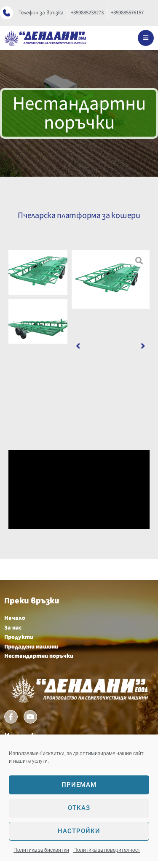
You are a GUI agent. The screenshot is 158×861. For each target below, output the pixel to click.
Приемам (79, 784)
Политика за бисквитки (41, 850)
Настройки (79, 831)
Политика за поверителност (106, 850)
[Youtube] (30, 717)
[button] (78, 346)
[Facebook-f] (11, 717)
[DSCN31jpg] (111, 279)
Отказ (79, 808)
